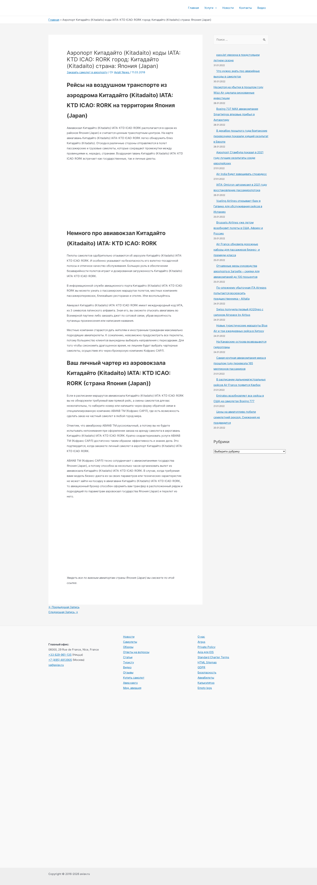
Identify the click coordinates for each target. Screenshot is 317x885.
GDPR (201, 667)
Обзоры (128, 647)
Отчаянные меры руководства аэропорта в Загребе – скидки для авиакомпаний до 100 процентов (236, 271)
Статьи (127, 657)
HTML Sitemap (207, 662)
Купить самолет (133, 677)
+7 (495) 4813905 (60, 660)
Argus (201, 642)
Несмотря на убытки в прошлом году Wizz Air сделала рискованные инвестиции (238, 92)
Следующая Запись (63, 612)
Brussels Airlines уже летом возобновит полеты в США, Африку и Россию (238, 228)
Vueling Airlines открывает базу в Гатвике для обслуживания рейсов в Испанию (238, 206)
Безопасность (207, 672)
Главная (193, 8)
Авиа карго (130, 682)
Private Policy (206, 647)
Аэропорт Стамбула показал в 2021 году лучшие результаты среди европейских (238, 158)
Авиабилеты (206, 677)
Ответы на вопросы (136, 652)
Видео (261, 8)
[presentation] (215, 7)
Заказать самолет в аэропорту (87, 72)
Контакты (245, 8)
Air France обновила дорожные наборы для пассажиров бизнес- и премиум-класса (237, 249)
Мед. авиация (132, 688)
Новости (228, 8)
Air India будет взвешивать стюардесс (241, 174)
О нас (201, 636)
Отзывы (128, 672)
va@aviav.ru (56, 665)
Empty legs (205, 688)
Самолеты (130, 642)
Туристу (128, 662)
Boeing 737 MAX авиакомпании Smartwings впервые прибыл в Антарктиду (236, 114)
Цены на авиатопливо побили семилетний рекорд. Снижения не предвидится (237, 417)
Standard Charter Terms (213, 657)
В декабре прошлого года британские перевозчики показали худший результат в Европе (241, 136)
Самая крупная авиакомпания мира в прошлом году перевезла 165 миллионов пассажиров (240, 363)
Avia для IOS (206, 652)
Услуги (208, 8)
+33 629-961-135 (60, 654)
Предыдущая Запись (63, 607)
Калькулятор (206, 682)
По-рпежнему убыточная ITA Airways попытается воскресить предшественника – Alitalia (240, 293)
